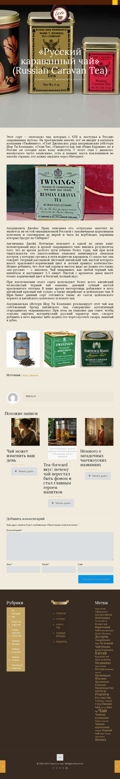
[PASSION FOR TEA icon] (66, 768)
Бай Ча (104, 621)
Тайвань (99, 700)
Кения (98, 650)
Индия (105, 646)
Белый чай (101, 624)
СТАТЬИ (60, 619)
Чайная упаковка (102, 721)
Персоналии (100, 666)
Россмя (77, 79)
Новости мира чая (16, 623)
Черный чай (103, 732)
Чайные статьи (44, 79)
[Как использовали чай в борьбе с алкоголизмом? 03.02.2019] (117, 766)
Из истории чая (16, 613)
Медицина (103, 663)
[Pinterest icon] (57, 768)
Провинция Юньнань (102, 683)
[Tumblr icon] (63, 768)
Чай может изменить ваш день (21, 456)
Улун (98, 704)
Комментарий (14, 530)
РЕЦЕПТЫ (61, 641)
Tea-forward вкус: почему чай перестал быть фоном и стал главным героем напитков (57, 478)
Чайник (98, 730)
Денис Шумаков (103, 633)
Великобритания (106, 630)
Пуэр (103, 691)
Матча (107, 659)
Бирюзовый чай (102, 628)
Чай (83, 79)
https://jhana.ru (30, 375)
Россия (100, 697)
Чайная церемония (102, 725)
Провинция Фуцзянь (102, 677)
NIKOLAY (31, 396)
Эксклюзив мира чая (17, 666)
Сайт (80, 564)
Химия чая (103, 705)
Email (45, 564)
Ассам (98, 621)
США (108, 697)
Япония (100, 739)
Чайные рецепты (16, 650)
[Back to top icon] (60, 757)
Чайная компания (102, 716)
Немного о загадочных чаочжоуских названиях (93, 458)
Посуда (99, 669)
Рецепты (102, 694)
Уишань (108, 701)
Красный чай (102, 656)
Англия (61, 79)
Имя (9, 564)
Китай (69, 79)
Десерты (101, 636)
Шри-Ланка (105, 733)
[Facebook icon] (53, 768)
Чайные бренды (16, 642)
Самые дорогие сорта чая (16, 632)
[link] (60, 192)
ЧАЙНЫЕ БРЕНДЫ (60, 635)
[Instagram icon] (60, 768)
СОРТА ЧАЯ (59, 626)
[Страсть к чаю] (60, 14)
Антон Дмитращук (103, 616)
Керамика (107, 649)
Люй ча (99, 659)
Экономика (100, 737)
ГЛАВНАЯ (61, 613)
